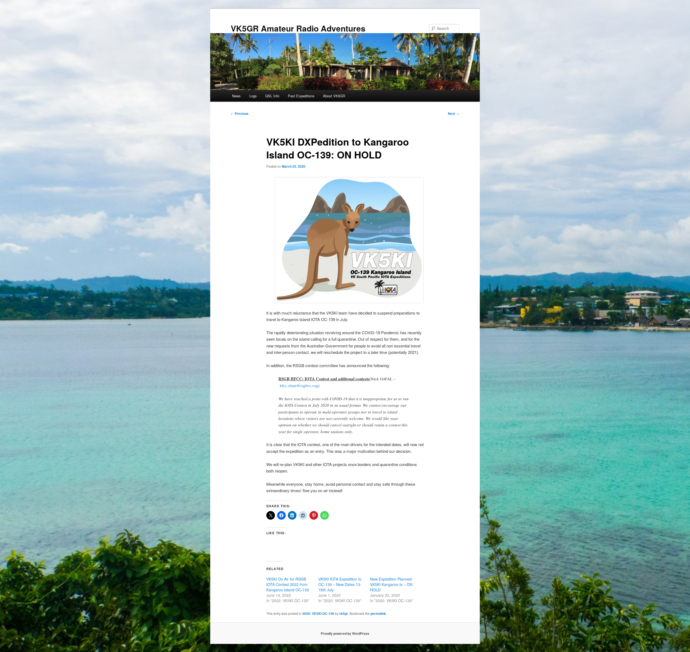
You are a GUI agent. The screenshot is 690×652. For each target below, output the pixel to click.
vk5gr (343, 613)
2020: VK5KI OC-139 (318, 613)
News (236, 95)
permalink (378, 613)
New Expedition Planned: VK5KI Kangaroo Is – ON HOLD (391, 584)
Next (453, 113)
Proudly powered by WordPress (345, 633)
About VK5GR (334, 95)
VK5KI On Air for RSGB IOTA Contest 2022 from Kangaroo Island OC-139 (287, 584)
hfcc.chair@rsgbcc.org (299, 385)
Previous (240, 113)
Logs (253, 95)
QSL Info (272, 95)
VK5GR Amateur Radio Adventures (298, 28)
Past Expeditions (301, 95)
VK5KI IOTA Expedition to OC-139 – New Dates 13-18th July (339, 584)
